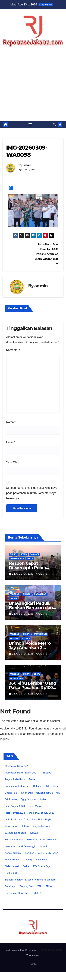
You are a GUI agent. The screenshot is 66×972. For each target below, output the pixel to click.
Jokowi (25, 826)
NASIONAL (34, 554)
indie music (35, 806)
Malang (27, 859)
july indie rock (41, 826)
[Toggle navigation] (30, 124)
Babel (32, 779)
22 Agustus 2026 (23, 574)
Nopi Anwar (42, 859)
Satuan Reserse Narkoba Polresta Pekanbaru (30, 879)
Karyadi (34, 832)
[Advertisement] (33, 86)
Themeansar (32, 955)
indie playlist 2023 (15, 812)
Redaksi (33, 964)
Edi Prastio (11, 799)
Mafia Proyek (12, 859)
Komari (43, 846)
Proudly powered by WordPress (20, 950)
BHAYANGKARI (40, 594)
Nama (10, 422)
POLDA (30, 558)
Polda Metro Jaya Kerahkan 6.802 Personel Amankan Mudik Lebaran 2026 (46, 251)
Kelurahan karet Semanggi (20, 846)
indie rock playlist (42, 819)
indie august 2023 (15, 806)
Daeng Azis (11, 792)
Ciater (56, 786)
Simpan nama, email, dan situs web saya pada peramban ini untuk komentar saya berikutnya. (31, 493)
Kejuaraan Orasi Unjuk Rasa (42, 839)
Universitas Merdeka (16, 893)
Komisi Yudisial (13, 852)
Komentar (13, 349)
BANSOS (26, 594)
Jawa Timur (11, 826)
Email (10, 442)
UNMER (36, 893)
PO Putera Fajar (42, 866)
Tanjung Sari (26, 886)
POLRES (26, 638)
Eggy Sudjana (28, 799)
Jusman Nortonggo (15, 832)
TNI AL (49, 886)
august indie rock (15, 779)
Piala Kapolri (12, 866)
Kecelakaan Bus (14, 839)
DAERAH (13, 554)
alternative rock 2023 (17, 766)
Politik (26, 866)
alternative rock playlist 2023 (21, 772)
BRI (47, 786)
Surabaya (10, 886)
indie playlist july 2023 (41, 812)
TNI (39, 886)
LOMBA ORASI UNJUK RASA (41, 852)
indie (43, 799)
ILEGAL (37, 674)
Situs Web (12, 462)
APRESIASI (15, 594)
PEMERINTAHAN (17, 558)
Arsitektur (47, 772)
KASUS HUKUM (40, 634)
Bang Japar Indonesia (17, 786)
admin (27, 165)
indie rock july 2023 (16, 819)
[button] (54, 124)
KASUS (24, 554)
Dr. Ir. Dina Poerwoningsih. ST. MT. (40, 792)
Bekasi (37, 786)
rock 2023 (11, 873)
